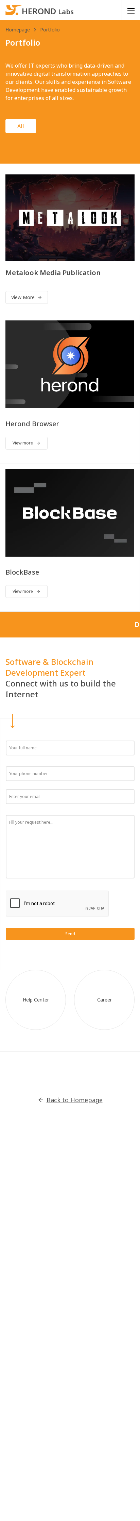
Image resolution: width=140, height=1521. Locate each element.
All (20, 126)
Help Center (36, 999)
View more (23, 443)
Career (104, 999)
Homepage (17, 29)
